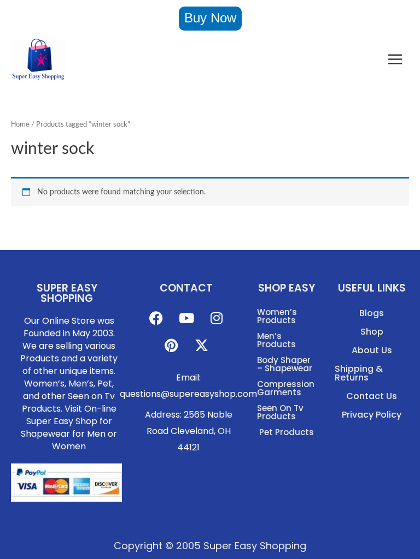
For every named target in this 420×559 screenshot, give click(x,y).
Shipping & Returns (359, 373)
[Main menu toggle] (395, 59)
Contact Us (371, 396)
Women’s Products (277, 316)
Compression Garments (285, 388)
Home (20, 124)
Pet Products (286, 432)
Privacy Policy (371, 414)
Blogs (371, 313)
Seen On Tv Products (280, 412)
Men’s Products (276, 340)
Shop (371, 331)
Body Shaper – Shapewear (284, 364)
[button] (210, 19)
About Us (372, 350)
